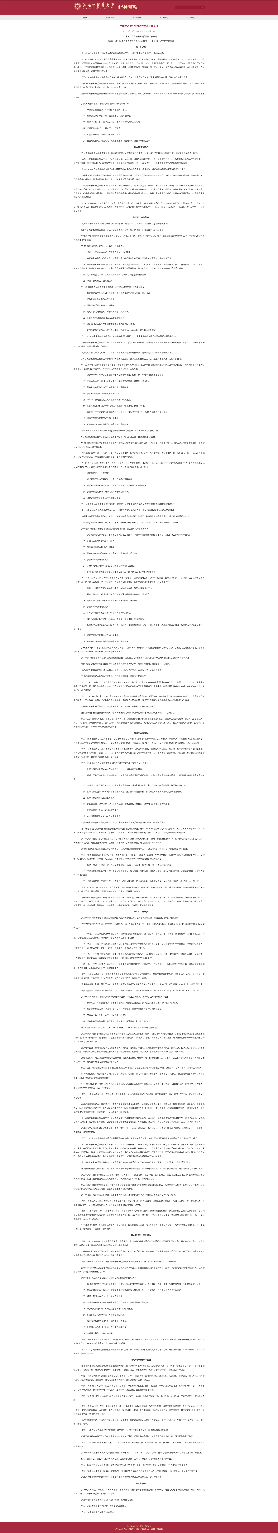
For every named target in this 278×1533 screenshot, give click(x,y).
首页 (85, 17)
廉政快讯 (110, 17)
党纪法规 (137, 17)
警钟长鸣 (191, 17)
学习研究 (164, 17)
